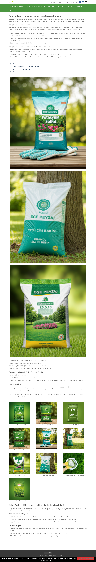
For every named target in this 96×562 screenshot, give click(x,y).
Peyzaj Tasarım (13, 6)
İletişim (11, 10)
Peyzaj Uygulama (24, 6)
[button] (85, 558)
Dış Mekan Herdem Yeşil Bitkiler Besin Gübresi (24, 66)
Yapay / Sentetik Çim (49, 6)
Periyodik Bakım (37, 6)
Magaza (79, 6)
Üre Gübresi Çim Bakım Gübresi (20, 69)
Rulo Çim (60, 6)
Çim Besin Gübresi (15, 64)
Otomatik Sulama (70, 6)
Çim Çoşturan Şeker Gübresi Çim (20, 72)
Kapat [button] (56, 560)
